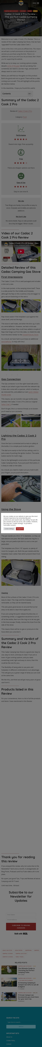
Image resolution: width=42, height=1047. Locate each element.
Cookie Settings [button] (9, 529)
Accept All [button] (20, 529)
